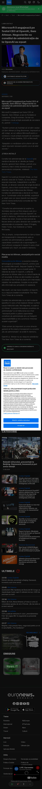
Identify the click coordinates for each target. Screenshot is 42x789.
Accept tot (21, 425)
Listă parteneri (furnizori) (11, 413)
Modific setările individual (21, 420)
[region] (21, 394)
